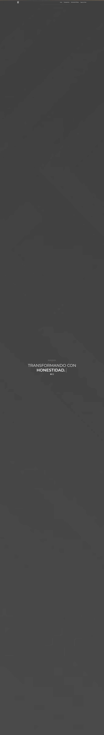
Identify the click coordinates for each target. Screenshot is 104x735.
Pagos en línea (83, 2)
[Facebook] (51, 374)
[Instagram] (53, 374)
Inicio (61, 2)
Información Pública (75, 2)
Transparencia (66, 2)
